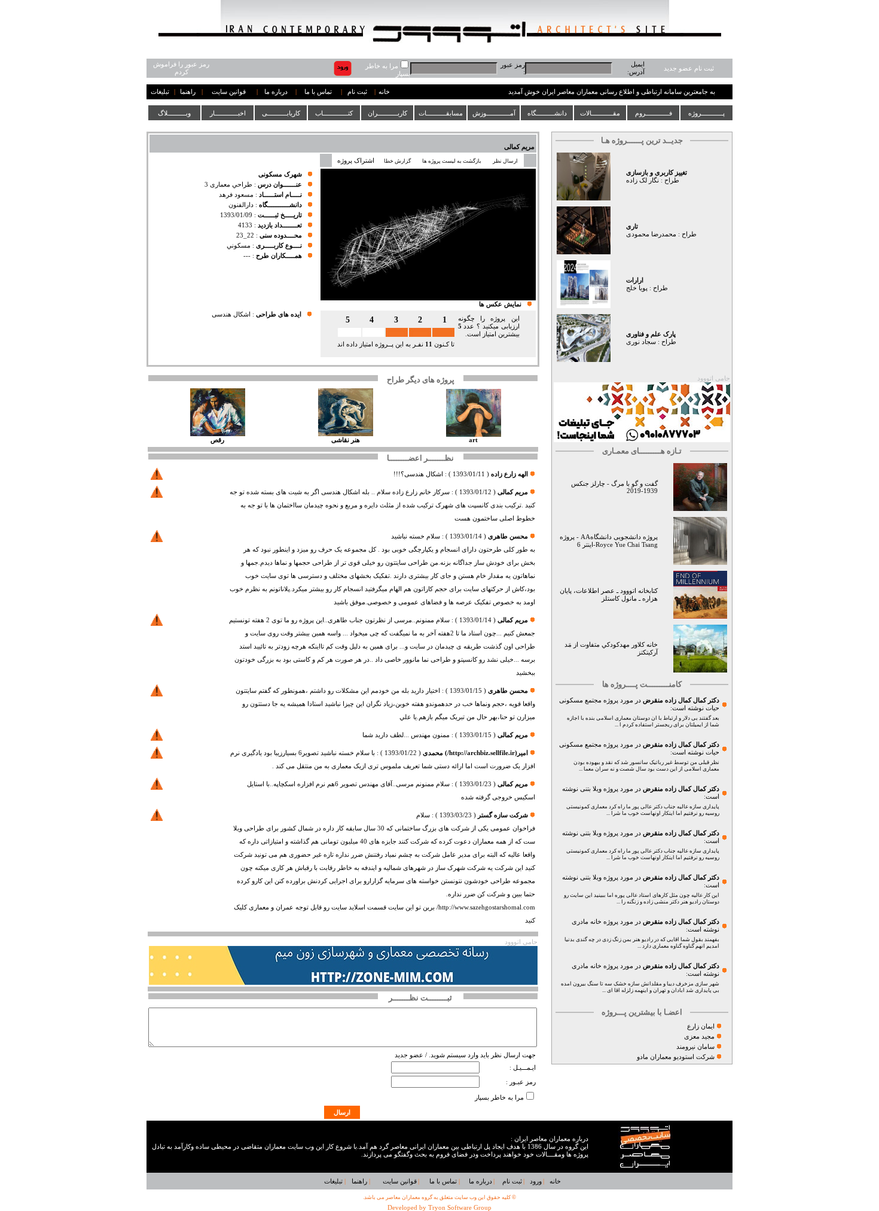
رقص (217, 440)
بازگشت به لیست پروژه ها (451, 161)
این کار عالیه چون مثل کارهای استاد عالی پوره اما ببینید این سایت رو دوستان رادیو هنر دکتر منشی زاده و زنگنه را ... (641, 898)
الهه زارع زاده (509, 474)
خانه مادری (587, 921)
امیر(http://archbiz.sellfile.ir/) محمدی (475, 753)
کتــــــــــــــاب (334, 113)
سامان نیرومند (695, 1046)
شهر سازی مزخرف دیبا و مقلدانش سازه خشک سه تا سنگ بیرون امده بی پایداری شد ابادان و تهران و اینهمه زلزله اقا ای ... (640, 987)
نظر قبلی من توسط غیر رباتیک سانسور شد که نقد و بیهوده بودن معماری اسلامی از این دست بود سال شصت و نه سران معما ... (646, 765)
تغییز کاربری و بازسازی (656, 172)
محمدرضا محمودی (651, 234)
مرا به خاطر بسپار (499, 1097)
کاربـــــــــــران (387, 113)
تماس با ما (318, 92)
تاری (632, 226)
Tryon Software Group (460, 1207)
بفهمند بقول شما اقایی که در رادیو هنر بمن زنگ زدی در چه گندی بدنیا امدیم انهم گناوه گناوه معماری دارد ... (641, 942)
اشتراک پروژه (355, 160)
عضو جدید (409, 1055)
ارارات (634, 280)
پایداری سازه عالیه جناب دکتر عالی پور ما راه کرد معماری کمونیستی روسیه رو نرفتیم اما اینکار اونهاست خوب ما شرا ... (642, 810)
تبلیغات (160, 92)
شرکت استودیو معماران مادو (676, 1057)
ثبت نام (357, 92)
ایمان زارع (701, 1026)
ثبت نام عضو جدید (689, 68)
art (473, 440)
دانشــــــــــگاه (547, 113)
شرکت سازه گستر (503, 815)
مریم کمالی (519, 147)
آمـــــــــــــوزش (493, 113)
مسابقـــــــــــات (441, 113)
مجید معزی (699, 1036)
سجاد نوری (641, 342)
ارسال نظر (506, 161)
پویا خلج (637, 288)
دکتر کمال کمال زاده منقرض (681, 700)
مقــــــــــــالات (600, 113)
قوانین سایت (229, 92)
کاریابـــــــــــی (281, 113)
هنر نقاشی (345, 440)
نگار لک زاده (642, 180)
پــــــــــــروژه (706, 113)
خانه (384, 92)
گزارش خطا (397, 161)
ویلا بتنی (591, 789)
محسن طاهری (508, 536)
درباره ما (276, 92)
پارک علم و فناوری (651, 334)
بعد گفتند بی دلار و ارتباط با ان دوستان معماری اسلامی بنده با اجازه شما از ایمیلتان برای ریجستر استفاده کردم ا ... (643, 721)
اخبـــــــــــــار (228, 113)
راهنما (188, 92)
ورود (536, 1181)
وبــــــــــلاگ (174, 113)
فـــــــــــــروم (653, 113)
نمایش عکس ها (500, 304)
